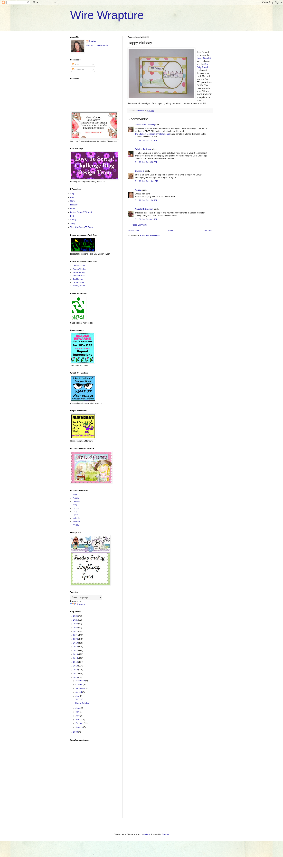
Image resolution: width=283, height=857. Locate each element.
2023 (75, 627)
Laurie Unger (79, 282)
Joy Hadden (78, 279)
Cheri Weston (79, 266)
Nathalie (76, 518)
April (77, 716)
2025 (75, 620)
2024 (75, 624)
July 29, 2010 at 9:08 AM (146, 162)
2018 (75, 646)
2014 (75, 662)
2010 (75, 677)
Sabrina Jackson (143, 149)
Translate (81, 604)
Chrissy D (139, 171)
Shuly (72, 223)
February (79, 723)
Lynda (75, 515)
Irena (72, 208)
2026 (75, 616)
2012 (75, 670)
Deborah (77, 501)
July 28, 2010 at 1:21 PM (146, 140)
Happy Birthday (82, 703)
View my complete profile (97, 45)
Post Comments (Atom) (150, 235)
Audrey (76, 498)
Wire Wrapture (107, 15)
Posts (76, 64)
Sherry (73, 220)
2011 (75, 673)
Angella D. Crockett (144, 209)
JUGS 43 (79, 699)
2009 (75, 732)
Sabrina (76, 521)
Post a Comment (139, 225)
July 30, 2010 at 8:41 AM (146, 219)
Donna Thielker (79, 269)
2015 (75, 658)
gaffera (146, 834)
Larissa (76, 508)
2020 (75, 639)
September (80, 688)
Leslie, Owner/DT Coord (81, 212)
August (78, 692)
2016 (75, 654)
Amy (72, 194)
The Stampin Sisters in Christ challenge (152, 134)
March (78, 719)
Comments (79, 69)
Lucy (75, 511)
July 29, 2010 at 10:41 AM (146, 181)
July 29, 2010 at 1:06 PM (146, 200)
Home (170, 231)
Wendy (76, 525)
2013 (75, 666)
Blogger (165, 834)
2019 (75, 643)
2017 (75, 650)
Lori (72, 216)
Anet (75, 495)
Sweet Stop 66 (204, 58)
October (79, 684)
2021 (75, 635)
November (80, 681)
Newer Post (133, 231)
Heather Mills (79, 276)
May (77, 712)
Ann (72, 197)
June (77, 708)
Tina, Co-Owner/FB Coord (81, 227)
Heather (93, 41)
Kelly (75, 505)
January (79, 727)
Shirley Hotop (79, 286)
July (77, 696)
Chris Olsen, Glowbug (145, 125)
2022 (75, 631)
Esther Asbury (79, 272)
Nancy (138, 190)
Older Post (207, 231)
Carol (72, 201)
